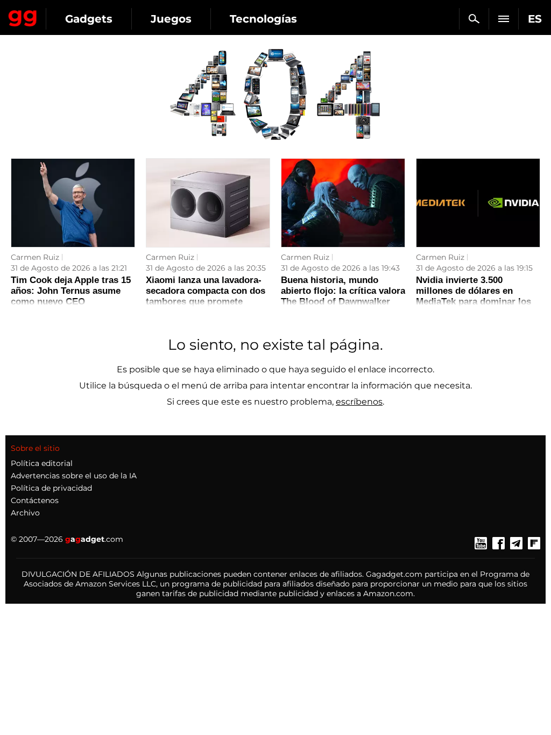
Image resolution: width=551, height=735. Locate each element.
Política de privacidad (51, 488)
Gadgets (88, 18)
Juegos (171, 18)
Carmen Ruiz (35, 257)
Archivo (25, 513)
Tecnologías (263, 18)
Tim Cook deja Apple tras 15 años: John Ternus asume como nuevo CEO (71, 291)
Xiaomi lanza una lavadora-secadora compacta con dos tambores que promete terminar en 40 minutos (205, 296)
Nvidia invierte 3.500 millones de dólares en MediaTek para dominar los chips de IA (473, 296)
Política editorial (42, 463)
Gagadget (23, 16)
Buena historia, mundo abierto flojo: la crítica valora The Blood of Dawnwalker (343, 291)
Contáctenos (35, 500)
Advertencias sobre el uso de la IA (74, 475)
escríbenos (359, 402)
